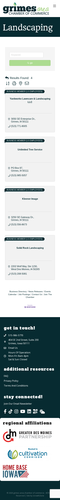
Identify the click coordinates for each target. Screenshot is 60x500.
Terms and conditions (16, 385)
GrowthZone (38, 495)
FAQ (6, 376)
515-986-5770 (15, 335)
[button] (7, 78)
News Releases (35, 291)
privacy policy (11, 380)
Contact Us (37, 294)
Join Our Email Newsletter (18, 403)
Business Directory (18, 291)
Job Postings (24, 294)
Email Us (13, 347)
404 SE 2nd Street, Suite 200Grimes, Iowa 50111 (23, 341)
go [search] (31, 63)
